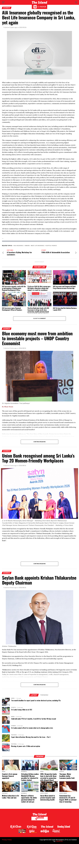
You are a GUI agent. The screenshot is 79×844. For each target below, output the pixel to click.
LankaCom (59, 841)
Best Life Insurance (37, 245)
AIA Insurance (19, 245)
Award (27, 245)
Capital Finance (51, 245)
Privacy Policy (7, 840)
